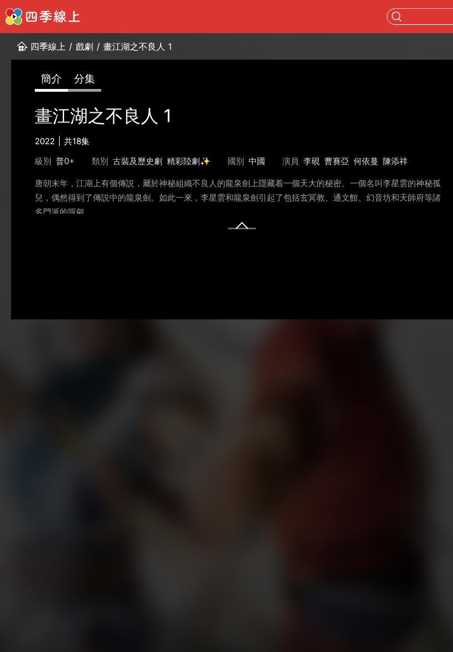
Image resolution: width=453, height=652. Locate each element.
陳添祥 (395, 161)
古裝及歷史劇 (137, 161)
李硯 (311, 161)
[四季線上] (43, 16)
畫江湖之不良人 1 (137, 46)
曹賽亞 (336, 161)
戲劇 (84, 46)
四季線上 (48, 46)
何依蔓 (366, 161)
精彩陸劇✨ (188, 161)
